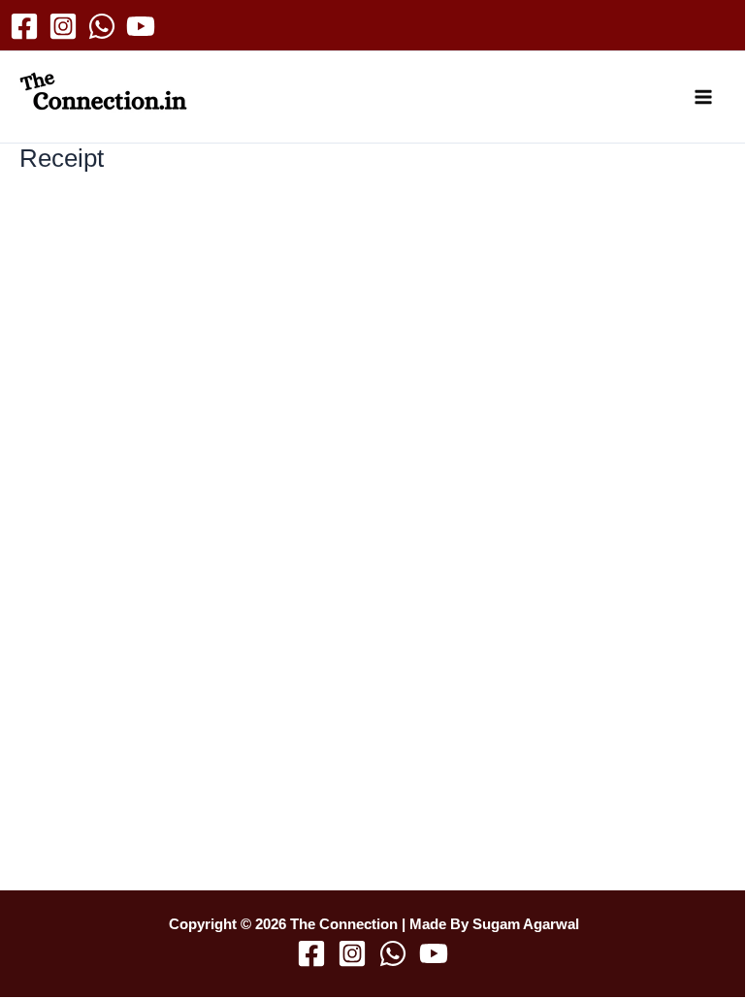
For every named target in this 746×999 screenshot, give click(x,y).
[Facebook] (24, 26)
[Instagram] (63, 26)
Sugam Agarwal (525, 924)
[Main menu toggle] (704, 97)
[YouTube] (140, 26)
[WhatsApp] (101, 26)
